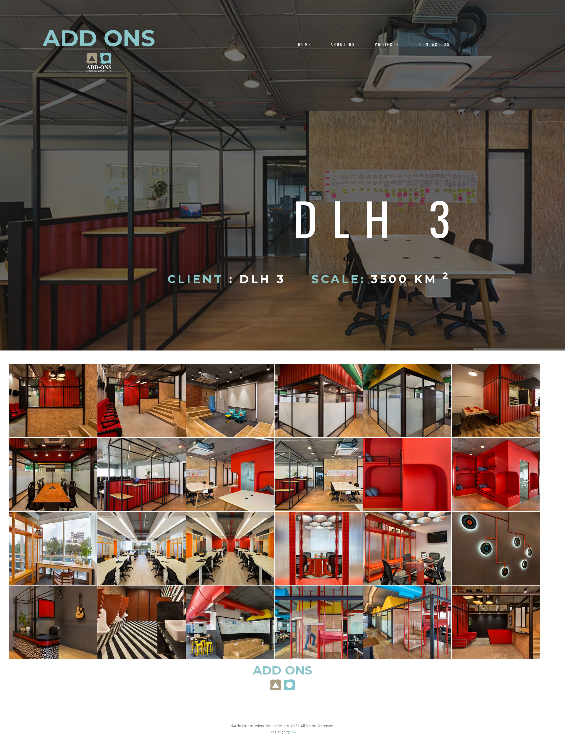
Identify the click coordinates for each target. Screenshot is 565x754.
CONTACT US (434, 44)
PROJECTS (387, 44)
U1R (293, 732)
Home (304, 44)
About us (343, 44)
